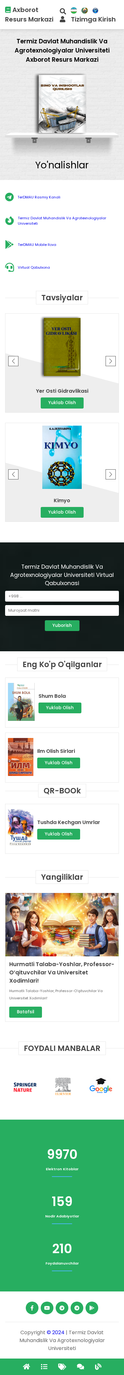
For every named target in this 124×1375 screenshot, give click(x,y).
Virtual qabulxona (34, 267)
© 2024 (56, 1332)
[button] (111, 361)
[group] (62, 105)
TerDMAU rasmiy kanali (38, 197)
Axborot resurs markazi (29, 14)
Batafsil (25, 1012)
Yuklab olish (62, 403)
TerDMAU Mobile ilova (37, 244)
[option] (24, 1086)
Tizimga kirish (93, 19)
